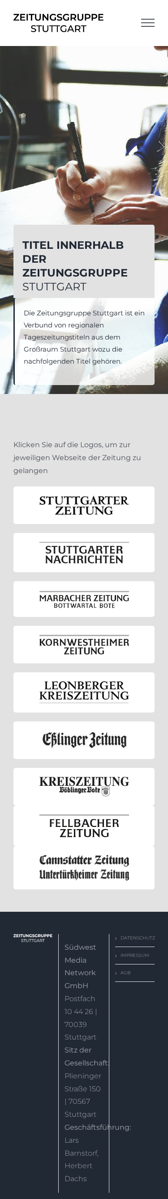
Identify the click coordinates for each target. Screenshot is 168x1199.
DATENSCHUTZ (135, 938)
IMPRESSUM (135, 955)
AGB (126, 973)
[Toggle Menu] (148, 23)
